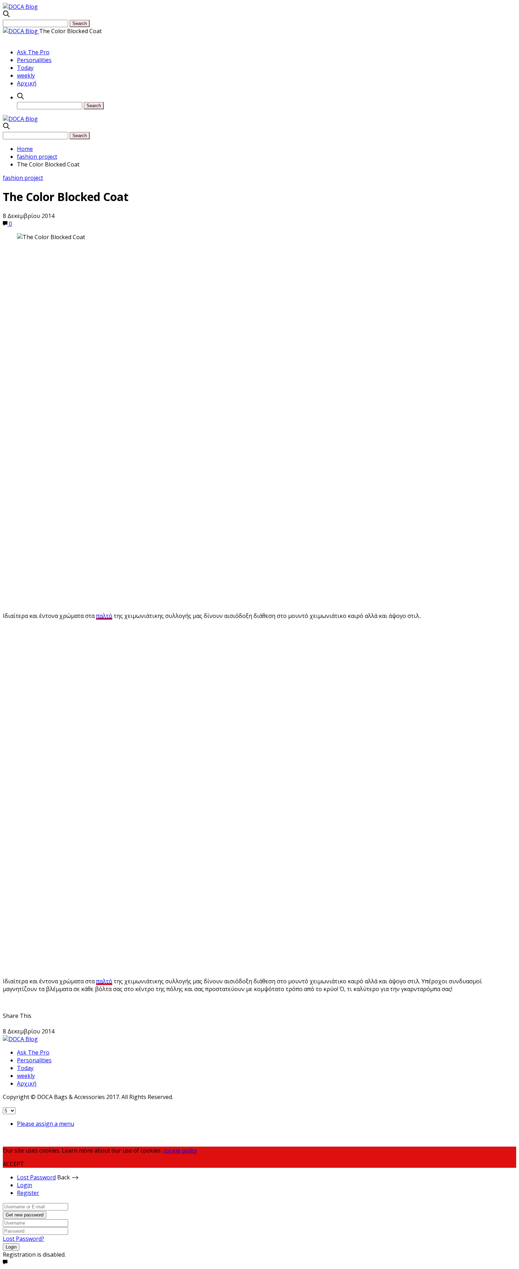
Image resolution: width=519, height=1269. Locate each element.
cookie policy (180, 1150)
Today (25, 68)
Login (24, 1185)
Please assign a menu (45, 1124)
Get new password (24, 1215)
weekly (26, 75)
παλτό (104, 616)
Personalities (34, 60)
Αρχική (26, 83)
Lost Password (36, 1177)
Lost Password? (23, 1239)
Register (28, 1193)
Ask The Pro (33, 52)
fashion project (23, 178)
